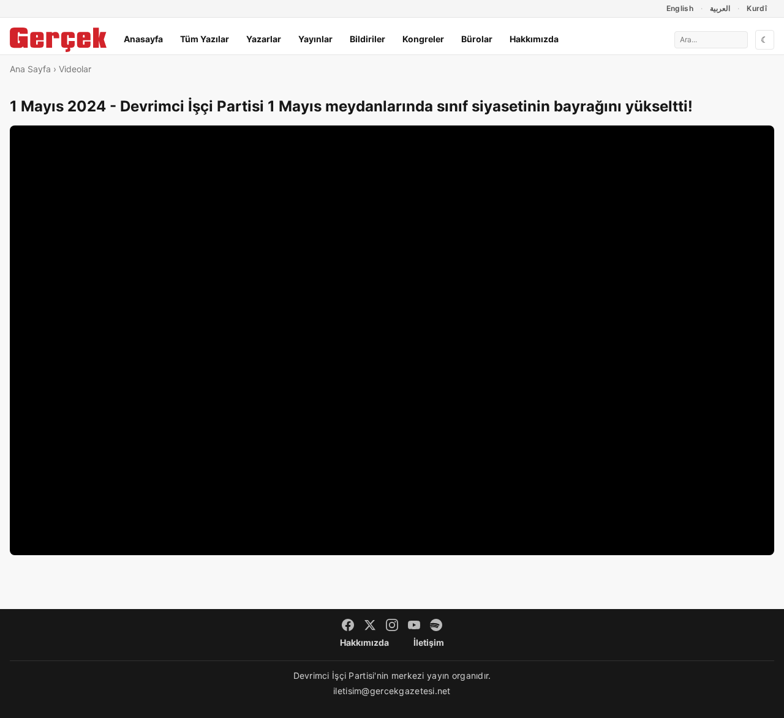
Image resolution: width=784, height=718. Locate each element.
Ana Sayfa (30, 69)
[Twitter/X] (370, 625)
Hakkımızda (534, 39)
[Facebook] (348, 625)
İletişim (428, 642)
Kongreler (423, 39)
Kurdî (757, 8)
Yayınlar (315, 39)
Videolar (75, 69)
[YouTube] (414, 625)
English (680, 8)
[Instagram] (392, 625)
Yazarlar (263, 39)
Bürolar (476, 39)
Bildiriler (367, 39)
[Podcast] (436, 625)
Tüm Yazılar (204, 39)
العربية (720, 8)
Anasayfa (143, 39)
